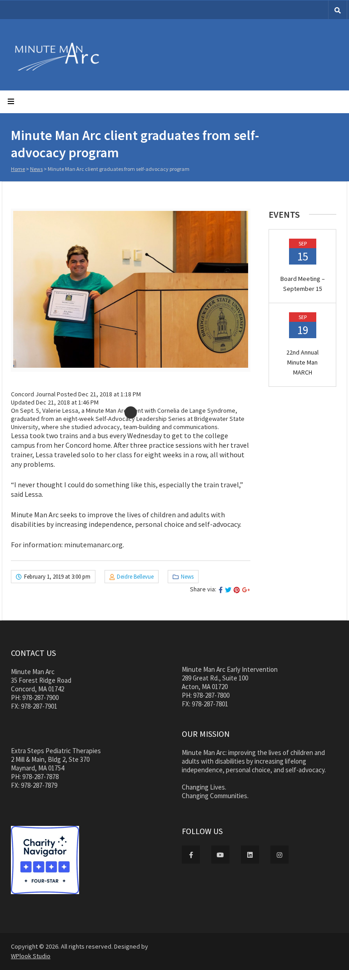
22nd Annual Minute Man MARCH (302, 362)
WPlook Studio (30, 956)
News (36, 168)
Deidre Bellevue (135, 576)
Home (18, 168)
